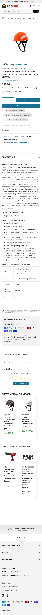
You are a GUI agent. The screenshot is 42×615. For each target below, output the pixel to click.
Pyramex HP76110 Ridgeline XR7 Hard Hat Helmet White (27, 419)
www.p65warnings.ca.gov (11, 312)
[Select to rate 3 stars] (21, 378)
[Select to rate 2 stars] (16, 378)
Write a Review (21, 383)
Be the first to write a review (10, 80)
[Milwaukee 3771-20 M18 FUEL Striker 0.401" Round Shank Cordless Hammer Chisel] (10, 457)
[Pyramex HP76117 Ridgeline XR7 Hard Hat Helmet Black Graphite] (10, 405)
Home (3, 17)
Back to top (21, 537)
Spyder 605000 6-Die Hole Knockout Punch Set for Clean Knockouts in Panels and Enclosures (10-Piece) (28, 476)
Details (33, 1)
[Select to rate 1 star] (12, 378)
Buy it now (21, 106)
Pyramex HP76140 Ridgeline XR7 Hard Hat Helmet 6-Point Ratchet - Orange (20, 19)
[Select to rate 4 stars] (25, 378)
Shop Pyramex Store (18, 65)
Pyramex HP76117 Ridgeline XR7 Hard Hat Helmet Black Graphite (9, 420)
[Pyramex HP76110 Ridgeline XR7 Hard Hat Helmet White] (28, 405)
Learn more (30, 362)
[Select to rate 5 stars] (30, 378)
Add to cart (28, 100)
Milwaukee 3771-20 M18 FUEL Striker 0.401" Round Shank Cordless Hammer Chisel (10, 472)
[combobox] (17, 11)
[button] (34, 6)
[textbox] (21, 358)
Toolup (7, 610)
